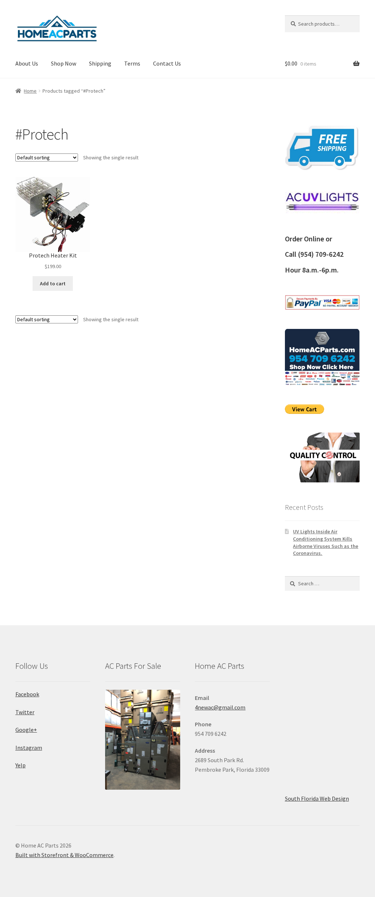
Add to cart (53, 283)
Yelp (20, 765)
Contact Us (167, 63)
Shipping (100, 63)
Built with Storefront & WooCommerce (64, 855)
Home (30, 91)
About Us (26, 63)
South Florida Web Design (317, 798)
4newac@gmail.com (220, 707)
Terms (132, 63)
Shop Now (63, 63)
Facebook (27, 694)
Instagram (28, 747)
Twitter (24, 712)
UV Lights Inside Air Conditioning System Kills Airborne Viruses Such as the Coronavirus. (325, 542)
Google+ (26, 729)
